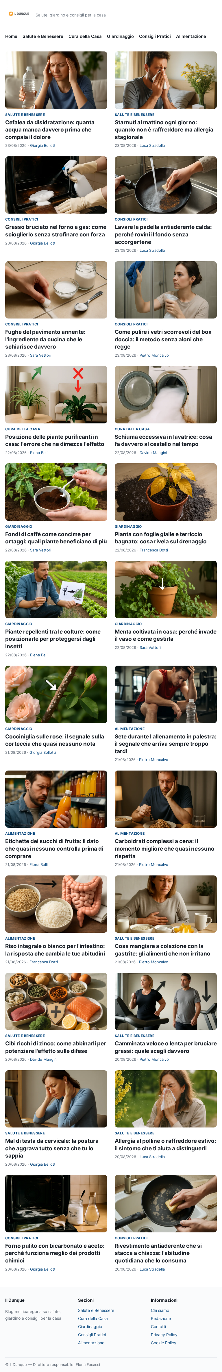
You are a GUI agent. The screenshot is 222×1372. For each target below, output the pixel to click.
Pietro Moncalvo (154, 355)
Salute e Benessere (43, 36)
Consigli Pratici (155, 36)
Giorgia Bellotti (43, 145)
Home (11, 36)
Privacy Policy (164, 1334)
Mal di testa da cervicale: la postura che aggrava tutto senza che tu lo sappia (52, 1148)
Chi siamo (160, 1310)
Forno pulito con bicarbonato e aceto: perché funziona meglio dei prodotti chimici (55, 1253)
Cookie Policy (163, 1342)
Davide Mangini (153, 452)
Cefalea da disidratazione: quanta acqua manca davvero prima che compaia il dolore (50, 129)
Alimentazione (191, 36)
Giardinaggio (120, 36)
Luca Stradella (152, 145)
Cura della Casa (85, 36)
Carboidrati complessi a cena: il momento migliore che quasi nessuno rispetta (164, 848)
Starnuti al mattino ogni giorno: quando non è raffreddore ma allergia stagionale (164, 129)
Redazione (161, 1318)
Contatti (158, 1326)
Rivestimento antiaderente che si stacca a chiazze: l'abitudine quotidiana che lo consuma (158, 1253)
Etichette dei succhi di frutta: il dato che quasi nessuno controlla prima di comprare (54, 848)
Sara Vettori (40, 355)
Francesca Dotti (154, 550)
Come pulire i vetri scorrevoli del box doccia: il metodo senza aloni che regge (163, 339)
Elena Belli (39, 452)
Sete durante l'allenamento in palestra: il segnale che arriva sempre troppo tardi (166, 744)
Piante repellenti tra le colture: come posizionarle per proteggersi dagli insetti (53, 639)
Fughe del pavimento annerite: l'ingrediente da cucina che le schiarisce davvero (45, 339)
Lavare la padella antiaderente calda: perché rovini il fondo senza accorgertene (163, 234)
